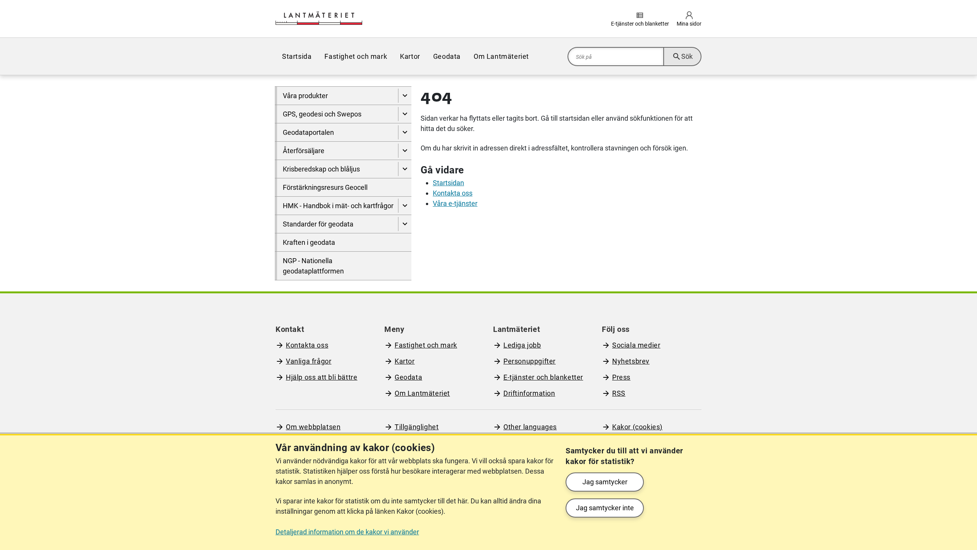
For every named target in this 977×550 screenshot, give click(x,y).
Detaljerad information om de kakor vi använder (347, 532)
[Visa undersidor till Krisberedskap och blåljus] (404, 169)
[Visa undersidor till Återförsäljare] (404, 151)
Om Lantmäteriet (501, 56)
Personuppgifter (529, 361)
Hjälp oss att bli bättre (321, 377)
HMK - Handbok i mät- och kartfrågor (338, 206)
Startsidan (448, 183)
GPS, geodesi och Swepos (322, 114)
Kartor (410, 56)
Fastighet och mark (355, 56)
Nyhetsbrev (631, 361)
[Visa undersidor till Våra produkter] (404, 96)
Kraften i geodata (309, 242)
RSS (619, 393)
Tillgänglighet (417, 427)
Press (621, 377)
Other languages (530, 427)
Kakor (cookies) (637, 427)
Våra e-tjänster (455, 203)
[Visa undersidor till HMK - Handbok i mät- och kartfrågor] (404, 206)
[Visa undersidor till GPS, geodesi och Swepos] (404, 114)
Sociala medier (636, 345)
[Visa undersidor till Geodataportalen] (404, 132)
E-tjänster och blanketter (543, 377)
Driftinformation (529, 393)
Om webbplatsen (313, 427)
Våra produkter (305, 96)
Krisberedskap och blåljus (321, 169)
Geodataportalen (308, 132)
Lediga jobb (522, 345)
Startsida (296, 56)
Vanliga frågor (308, 361)
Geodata (447, 56)
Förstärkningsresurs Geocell (325, 187)
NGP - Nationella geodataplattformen (313, 266)
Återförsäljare (303, 151)
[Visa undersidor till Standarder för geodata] (404, 224)
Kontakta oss (452, 193)
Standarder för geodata (318, 224)
